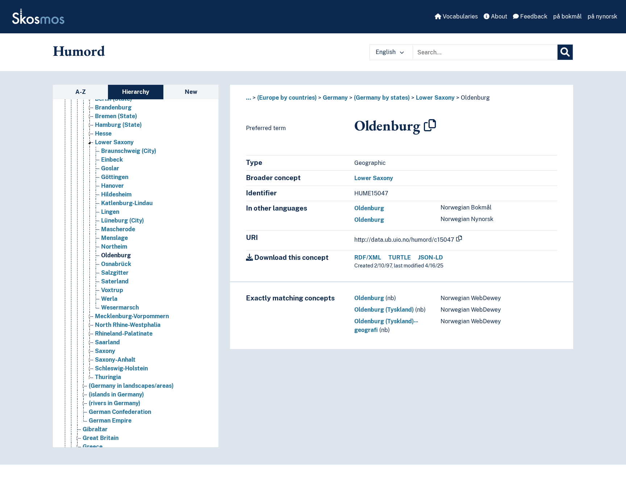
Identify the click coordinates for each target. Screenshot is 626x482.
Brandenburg (113, 107)
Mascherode (118, 229)
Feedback (533, 16)
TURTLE (399, 257)
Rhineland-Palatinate (124, 333)
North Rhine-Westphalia (127, 324)
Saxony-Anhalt (115, 359)
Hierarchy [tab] (135, 91)
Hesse (103, 133)
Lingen (110, 211)
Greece (93, 446)
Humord (79, 50)
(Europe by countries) (287, 97)
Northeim (114, 246)
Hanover (112, 185)
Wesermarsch (120, 307)
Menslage (114, 237)
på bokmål (567, 16)
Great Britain (100, 438)
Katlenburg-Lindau (127, 203)
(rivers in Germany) (114, 403)
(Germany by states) (382, 97)
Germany (335, 97)
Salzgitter (115, 272)
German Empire (110, 420)
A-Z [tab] (80, 91)
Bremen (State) (116, 116)
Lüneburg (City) (122, 220)
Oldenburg (116, 255)
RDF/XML (367, 257)
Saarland (107, 342)
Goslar (110, 168)
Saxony (105, 351)
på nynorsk (602, 16)
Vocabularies (459, 16)
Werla (109, 298)
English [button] (386, 52)
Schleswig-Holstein (121, 368)
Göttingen (114, 177)
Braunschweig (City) (128, 150)
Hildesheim (116, 194)
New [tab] (191, 91)
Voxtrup (112, 290)
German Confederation (120, 411)
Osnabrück (116, 264)
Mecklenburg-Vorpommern (132, 316)
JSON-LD (430, 257)
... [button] (248, 97)
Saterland (115, 281)
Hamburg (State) (118, 124)
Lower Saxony (114, 142)
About (498, 16)
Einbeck (112, 159)
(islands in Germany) (116, 394)
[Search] (565, 52)
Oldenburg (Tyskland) (384, 309)
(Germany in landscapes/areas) (131, 385)
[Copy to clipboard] (430, 125)
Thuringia (108, 377)
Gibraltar (95, 429)
